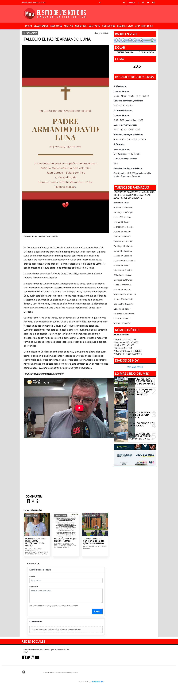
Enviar (97, 611)
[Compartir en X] (33, 501)
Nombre (32, 576)
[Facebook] (138, 2)
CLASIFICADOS (41, 26)
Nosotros (81, 26)
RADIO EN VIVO (125, 26)
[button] (124, 2)
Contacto (94, 26)
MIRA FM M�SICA (144, 26)
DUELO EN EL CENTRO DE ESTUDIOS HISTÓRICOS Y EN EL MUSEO (35, 542)
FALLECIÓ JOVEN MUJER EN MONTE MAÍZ (65, 540)
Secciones (56, 26)
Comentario (33, 586)
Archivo (68, 26)
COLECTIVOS (108, 26)
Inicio (28, 26)
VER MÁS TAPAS (135, 367)
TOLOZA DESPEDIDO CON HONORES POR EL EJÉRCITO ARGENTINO (93, 541)
